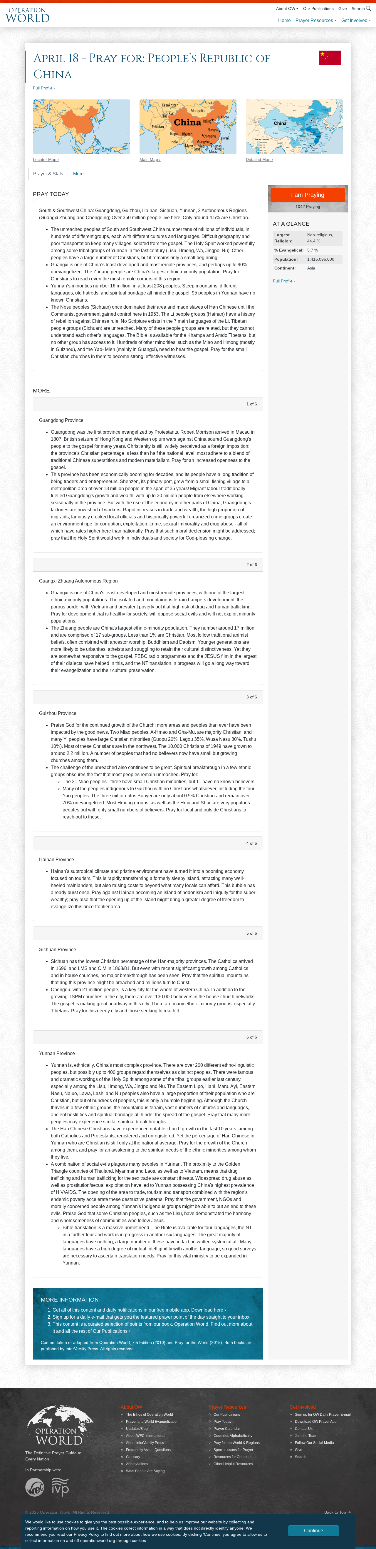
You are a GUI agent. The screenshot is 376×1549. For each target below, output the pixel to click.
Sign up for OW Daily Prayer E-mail (323, 1414)
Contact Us (304, 1429)
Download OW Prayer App (316, 1422)
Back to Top (335, 1512)
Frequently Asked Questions (148, 1450)
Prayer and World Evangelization (152, 1422)
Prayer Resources (314, 20)
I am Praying (307, 195)
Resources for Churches (233, 1457)
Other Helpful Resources (233, 1464)
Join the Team (306, 1436)
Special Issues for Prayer (233, 1450)
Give (342, 8)
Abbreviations (137, 1464)
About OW (285, 8)
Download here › (208, 1309)
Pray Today (222, 1422)
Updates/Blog (137, 1429)
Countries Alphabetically (233, 1436)
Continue (313, 1530)
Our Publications (318, 8)
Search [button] (358, 8)
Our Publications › (111, 1331)
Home (284, 20)
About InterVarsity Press (145, 1443)
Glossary (133, 1457)
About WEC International (145, 1436)
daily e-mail (92, 1317)
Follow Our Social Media (314, 1443)
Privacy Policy (86, 1534)
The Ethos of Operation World (149, 1414)
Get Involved (354, 20)
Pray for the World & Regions (237, 1443)
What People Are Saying (145, 1471)
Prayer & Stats (48, 173)
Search (300, 1457)
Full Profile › (44, 88)
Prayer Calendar (227, 1429)
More (78, 173)
